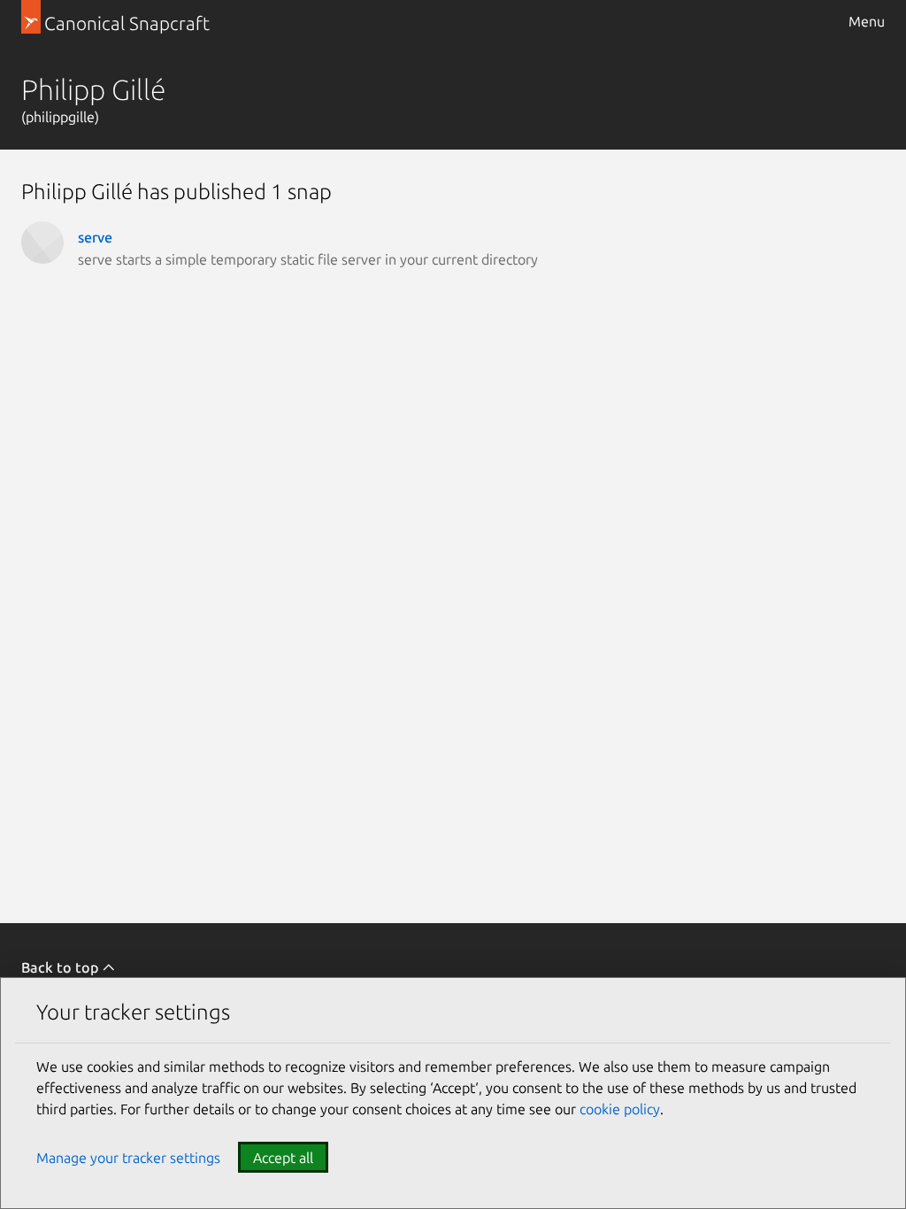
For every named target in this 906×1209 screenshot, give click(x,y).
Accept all (283, 1158)
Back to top (61, 967)
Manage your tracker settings (128, 1158)
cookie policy (620, 1109)
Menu (866, 21)
